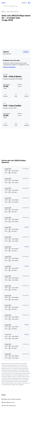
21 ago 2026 (8, 188)
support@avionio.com (8, 402)
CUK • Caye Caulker (12, 106)
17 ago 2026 (8, 266)
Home (3, 11)
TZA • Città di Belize (12, 76)
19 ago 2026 (8, 227)
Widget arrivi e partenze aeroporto (12, 399)
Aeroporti (24, 2)
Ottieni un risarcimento (9, 67)
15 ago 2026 (8, 305)
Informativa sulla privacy (9, 405)
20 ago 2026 (8, 207)
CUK (9, 170)
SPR (9, 172)
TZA (9, 180)
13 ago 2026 (8, 344)
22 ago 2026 (8, 168)
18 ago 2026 (8, 246)
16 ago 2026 (8, 285)
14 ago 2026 (8, 324)
